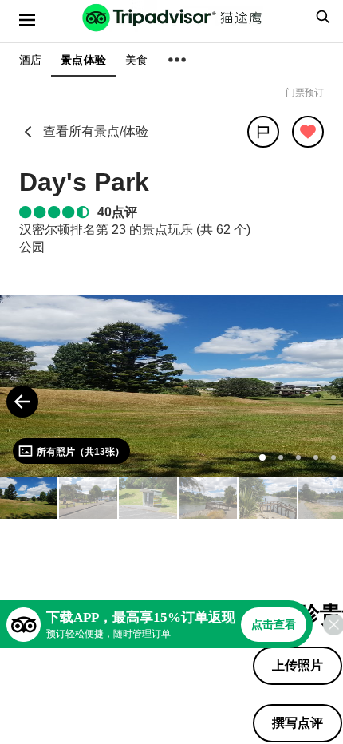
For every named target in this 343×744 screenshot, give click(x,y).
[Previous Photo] (22, 402)
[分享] (263, 132)
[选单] (27, 20)
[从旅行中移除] (308, 132)
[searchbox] (320, 17)
